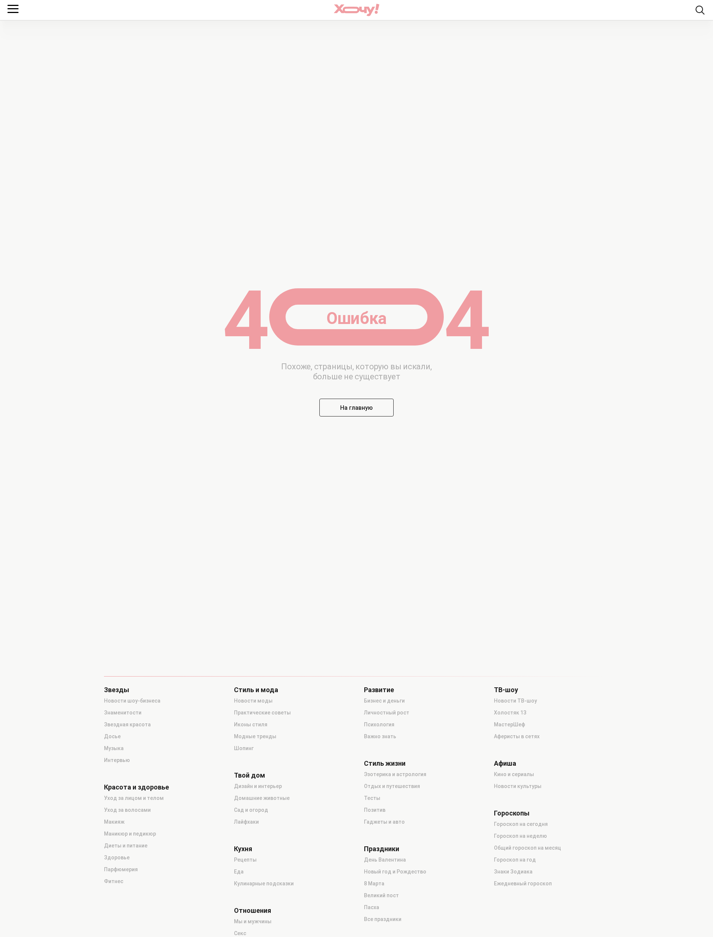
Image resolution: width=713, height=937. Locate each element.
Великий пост (381, 895)
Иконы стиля (250, 724)
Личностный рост (386, 713)
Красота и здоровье (136, 787)
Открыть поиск (700, 10)
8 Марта (374, 883)
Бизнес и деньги (384, 701)
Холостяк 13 (510, 713)
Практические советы (262, 713)
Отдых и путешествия (392, 786)
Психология (379, 724)
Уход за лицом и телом (134, 798)
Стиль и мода (256, 690)
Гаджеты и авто (384, 822)
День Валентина (385, 860)
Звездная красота (127, 724)
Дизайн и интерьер (258, 786)
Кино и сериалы (514, 774)
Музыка (114, 748)
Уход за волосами (127, 810)
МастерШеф (509, 724)
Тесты (372, 798)
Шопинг (244, 748)
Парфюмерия (121, 869)
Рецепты (245, 860)
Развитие (379, 690)
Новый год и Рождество (395, 872)
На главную (356, 407)
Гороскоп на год (515, 860)
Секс (240, 933)
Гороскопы (512, 813)
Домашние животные (262, 798)
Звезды (116, 690)
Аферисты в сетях (517, 736)
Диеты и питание (125, 846)
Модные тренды (255, 736)
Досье (112, 736)
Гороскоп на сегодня (521, 824)
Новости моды (253, 701)
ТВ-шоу (506, 690)
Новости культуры (517, 786)
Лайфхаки (246, 822)
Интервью (117, 760)
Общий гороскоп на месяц (527, 848)
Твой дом (249, 775)
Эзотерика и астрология (395, 774)
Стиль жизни (385, 763)
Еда (239, 872)
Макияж (114, 822)
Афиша (505, 763)
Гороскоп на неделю (520, 836)
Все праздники (382, 919)
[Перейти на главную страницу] (356, 10)
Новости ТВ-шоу (515, 701)
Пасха (371, 907)
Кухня (243, 849)
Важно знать (380, 736)
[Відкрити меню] (13, 8)
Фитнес (113, 881)
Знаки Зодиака (513, 872)
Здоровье (117, 857)
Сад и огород (251, 810)
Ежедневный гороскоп (523, 883)
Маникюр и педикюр (130, 834)
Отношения (252, 910)
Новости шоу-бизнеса (132, 701)
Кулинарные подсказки (264, 883)
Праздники (381, 849)
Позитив (374, 810)
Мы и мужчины (252, 921)
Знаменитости (122, 713)
